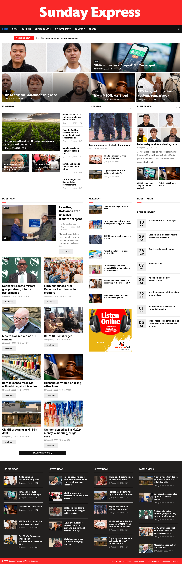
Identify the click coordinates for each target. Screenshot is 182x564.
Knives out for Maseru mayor (162, 220)
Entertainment (63, 29)
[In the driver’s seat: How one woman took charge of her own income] (55, 480)
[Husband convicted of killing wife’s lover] (63, 367)
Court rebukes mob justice (162, 249)
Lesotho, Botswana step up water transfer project (165, 496)
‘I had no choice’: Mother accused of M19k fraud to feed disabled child (121, 524)
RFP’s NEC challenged (58, 336)
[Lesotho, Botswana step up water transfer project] (29, 223)
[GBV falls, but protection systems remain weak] (10, 524)
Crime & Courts (43, 29)
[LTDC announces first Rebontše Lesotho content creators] (63, 270)
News (14, 29)
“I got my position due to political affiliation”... (114, 172)
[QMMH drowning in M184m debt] (21, 414)
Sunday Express (69, 224)
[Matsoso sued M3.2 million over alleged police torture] (55, 511)
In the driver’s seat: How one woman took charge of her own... (14, 167)
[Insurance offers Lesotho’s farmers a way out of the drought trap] (31, 132)
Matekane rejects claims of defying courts (70, 151)
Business (26, 29)
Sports (92, 29)
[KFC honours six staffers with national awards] (55, 496)
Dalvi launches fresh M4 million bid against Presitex (19, 384)
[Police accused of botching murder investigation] (95, 298)
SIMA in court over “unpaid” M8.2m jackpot (124, 65)
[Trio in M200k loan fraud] (169, 174)
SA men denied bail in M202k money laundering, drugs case (62, 433)
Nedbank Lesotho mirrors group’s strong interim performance (19, 289)
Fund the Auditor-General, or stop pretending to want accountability (74, 526)
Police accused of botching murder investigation (116, 296)
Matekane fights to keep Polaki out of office (71, 166)
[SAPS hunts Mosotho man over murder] (95, 239)
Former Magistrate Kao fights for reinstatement (71, 182)
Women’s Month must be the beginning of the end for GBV (117, 281)
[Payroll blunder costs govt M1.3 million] (95, 254)
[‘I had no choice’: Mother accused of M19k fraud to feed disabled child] (95, 159)
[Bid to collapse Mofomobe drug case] (158, 127)
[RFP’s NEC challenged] (63, 320)
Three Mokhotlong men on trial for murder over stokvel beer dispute (164, 324)
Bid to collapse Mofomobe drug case (59, 38)
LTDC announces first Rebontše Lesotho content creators (61, 289)
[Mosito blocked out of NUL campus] (21, 320)
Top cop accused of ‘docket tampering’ (110, 145)
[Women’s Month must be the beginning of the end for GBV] (95, 283)
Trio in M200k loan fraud (110, 95)
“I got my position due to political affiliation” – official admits (121, 541)
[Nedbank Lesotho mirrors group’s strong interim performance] (21, 270)
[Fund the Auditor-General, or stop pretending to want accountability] (55, 526)
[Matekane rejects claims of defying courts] (55, 542)
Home (5, 29)
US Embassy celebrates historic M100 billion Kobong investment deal (117, 268)
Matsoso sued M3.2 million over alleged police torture (71, 117)
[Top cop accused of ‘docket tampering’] (110, 127)
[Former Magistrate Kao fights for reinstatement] (100, 495)
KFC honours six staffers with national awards (44, 167)
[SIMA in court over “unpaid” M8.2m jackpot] (147, 174)
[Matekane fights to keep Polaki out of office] (100, 480)
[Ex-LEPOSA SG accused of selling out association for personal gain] (10, 539)
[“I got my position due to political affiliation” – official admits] (95, 174)
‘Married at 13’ (156, 263)
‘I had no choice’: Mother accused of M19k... (115, 157)
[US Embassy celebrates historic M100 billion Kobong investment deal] (95, 269)
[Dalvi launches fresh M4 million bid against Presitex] (21, 367)
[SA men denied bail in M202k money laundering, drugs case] (63, 414)
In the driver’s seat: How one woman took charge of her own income (75, 481)
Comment (80, 29)
